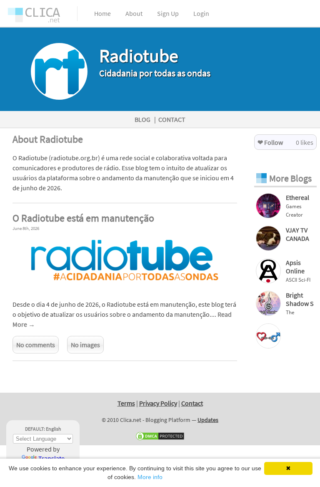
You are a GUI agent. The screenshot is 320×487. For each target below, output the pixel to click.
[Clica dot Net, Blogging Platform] (41, 16)
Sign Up (168, 13)
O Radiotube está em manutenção (83, 218)
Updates (208, 420)
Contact (192, 403)
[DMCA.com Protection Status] (160, 439)
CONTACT (171, 119)
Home (102, 13)
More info (150, 477)
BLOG (142, 119)
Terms (126, 403)
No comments (35, 345)
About (133, 13)
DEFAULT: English (43, 429)
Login (201, 13)
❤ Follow (270, 142)
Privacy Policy (158, 403)
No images (85, 345)
